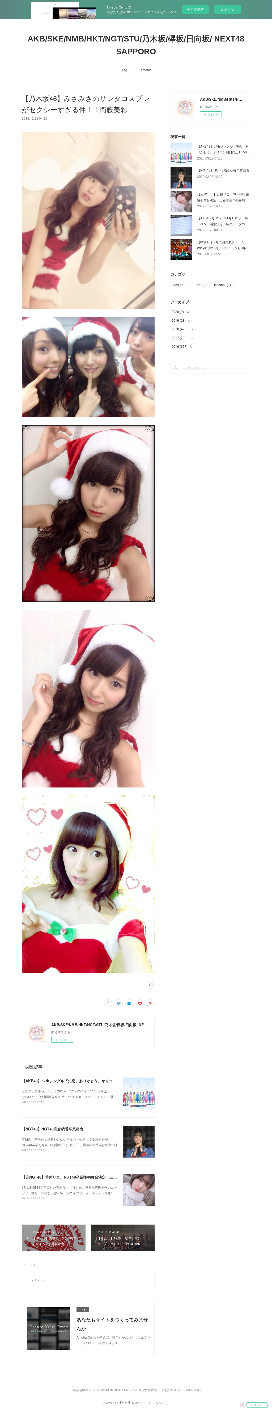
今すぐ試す (195, 9)
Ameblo (146, 70)
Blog (124, 70)
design (181, 284)
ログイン (227, 9)
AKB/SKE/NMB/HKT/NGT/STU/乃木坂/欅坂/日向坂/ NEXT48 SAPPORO (139, 45)
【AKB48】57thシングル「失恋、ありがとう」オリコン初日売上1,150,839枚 (87, 1080)
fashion (222, 284)
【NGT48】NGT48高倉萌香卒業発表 (52, 1129)
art (202, 284)
